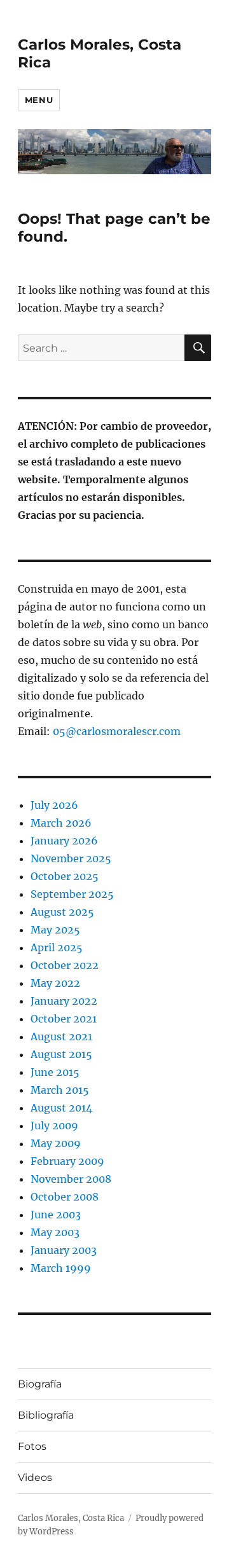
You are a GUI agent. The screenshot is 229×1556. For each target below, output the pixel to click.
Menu (39, 100)
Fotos (32, 1446)
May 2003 (55, 1232)
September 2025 (72, 894)
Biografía (40, 1384)
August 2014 (61, 1107)
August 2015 (61, 1054)
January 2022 (64, 1001)
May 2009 (56, 1143)
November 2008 (71, 1179)
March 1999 (61, 1268)
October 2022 (65, 965)
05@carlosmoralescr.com (117, 731)
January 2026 (64, 840)
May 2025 (55, 929)
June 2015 (55, 1072)
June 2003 (56, 1214)
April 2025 (57, 947)
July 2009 (54, 1125)
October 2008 (65, 1196)
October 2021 (64, 1018)
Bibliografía (46, 1415)
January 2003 (64, 1250)
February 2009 (67, 1161)
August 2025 (62, 911)
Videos (35, 1477)
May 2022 (55, 983)
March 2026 (61, 822)
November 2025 (71, 858)
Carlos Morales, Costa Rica (71, 1518)
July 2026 (54, 805)
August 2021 (61, 1036)
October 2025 (65, 876)
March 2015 (60, 1090)
